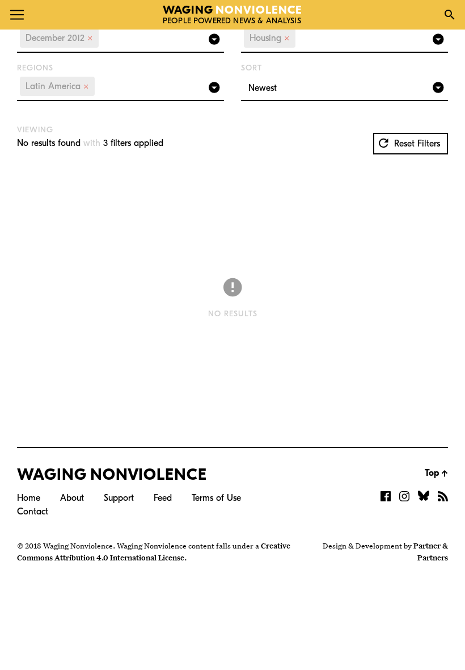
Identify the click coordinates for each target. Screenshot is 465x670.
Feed (163, 498)
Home (28, 498)
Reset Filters (415, 144)
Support (119, 498)
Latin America (57, 86)
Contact (32, 511)
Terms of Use (216, 498)
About (72, 498)
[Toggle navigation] (17, 15)
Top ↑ (436, 473)
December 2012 (59, 38)
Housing (270, 38)
